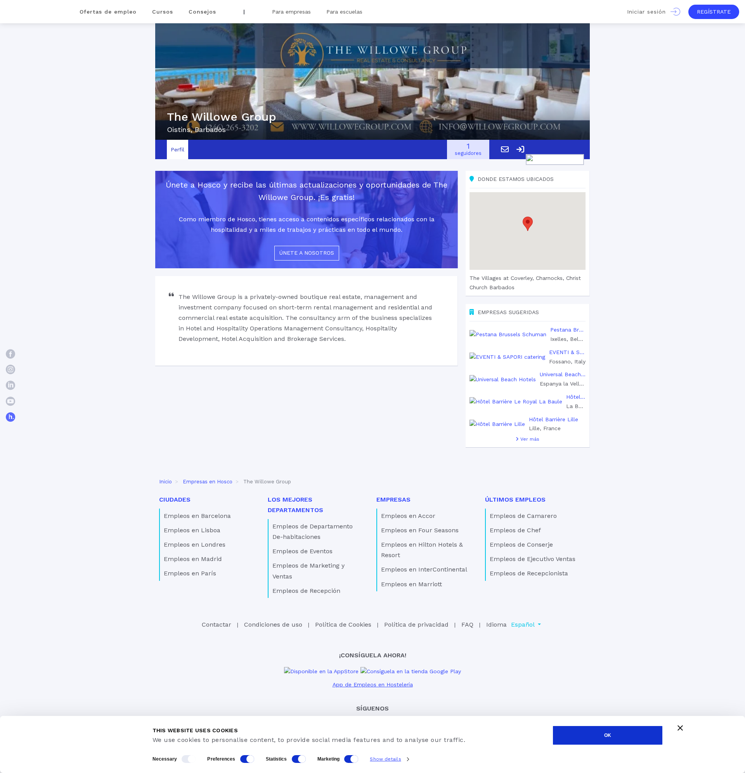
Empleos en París (190, 573)
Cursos (162, 12)
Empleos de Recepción (306, 590)
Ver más (529, 439)
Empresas (393, 499)
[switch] (247, 759)
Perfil (177, 149)
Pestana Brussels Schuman (568, 330)
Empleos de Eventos (302, 551)
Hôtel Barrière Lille (553, 419)
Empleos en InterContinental (424, 569)
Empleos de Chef (515, 530)
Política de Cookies (343, 624)
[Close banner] (680, 728)
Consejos (202, 12)
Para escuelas (344, 12)
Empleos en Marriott (411, 584)
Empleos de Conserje (521, 544)
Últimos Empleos (515, 499)
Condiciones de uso (273, 624)
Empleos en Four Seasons (420, 530)
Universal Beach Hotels (563, 374)
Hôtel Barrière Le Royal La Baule (576, 397)
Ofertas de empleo (108, 12)
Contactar (216, 624)
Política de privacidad (416, 624)
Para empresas (291, 12)
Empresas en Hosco (207, 482)
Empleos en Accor (408, 515)
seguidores (468, 150)
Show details (385, 759)
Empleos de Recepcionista (529, 573)
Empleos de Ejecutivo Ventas (532, 559)
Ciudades (175, 499)
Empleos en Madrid (193, 559)
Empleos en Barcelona (197, 515)
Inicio (165, 482)
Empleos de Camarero (523, 515)
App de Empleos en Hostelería (373, 684)
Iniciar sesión (648, 12)
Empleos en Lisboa (192, 530)
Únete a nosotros (306, 253)
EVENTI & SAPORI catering (567, 352)
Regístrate (714, 12)
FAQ (467, 624)
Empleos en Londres (194, 544)
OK (607, 735)
